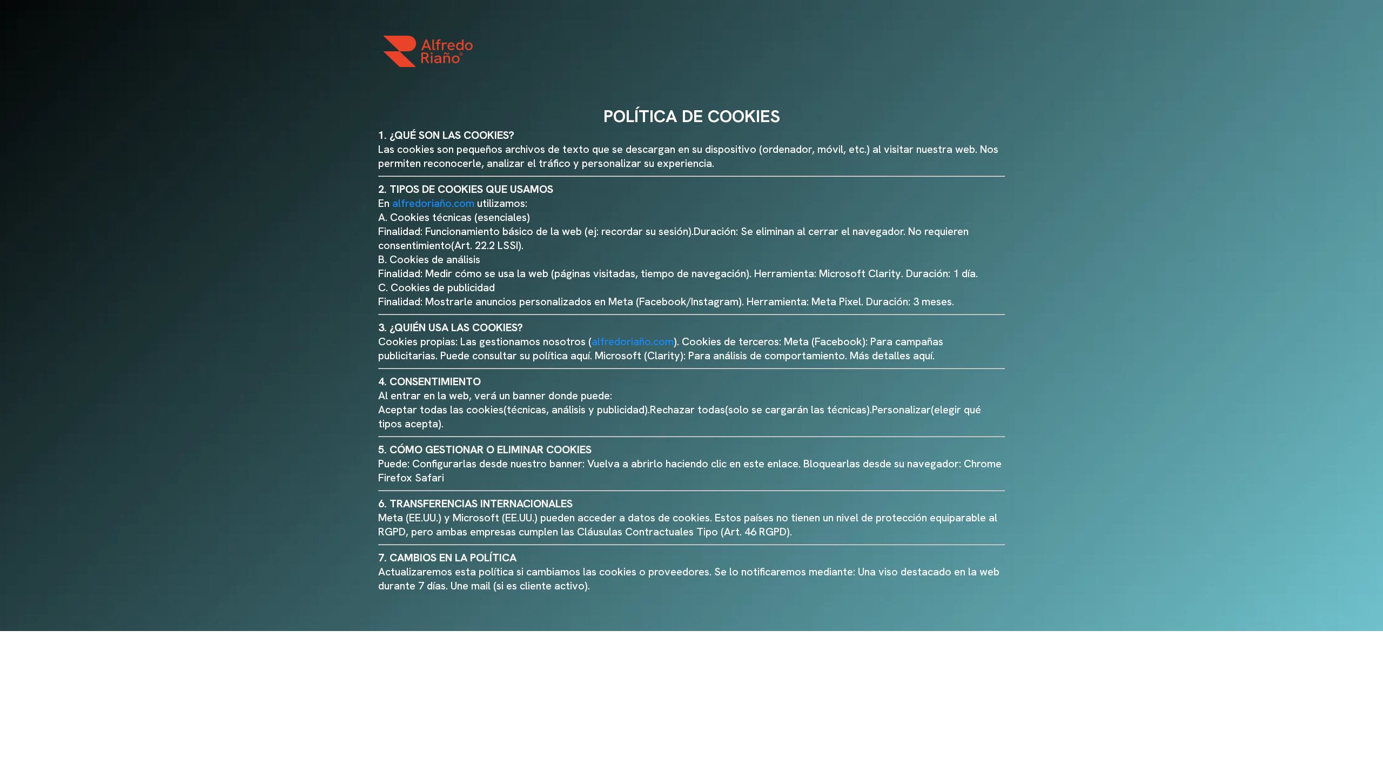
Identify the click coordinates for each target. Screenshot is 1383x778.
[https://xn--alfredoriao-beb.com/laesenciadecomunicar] (428, 51)
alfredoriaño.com (433, 203)
